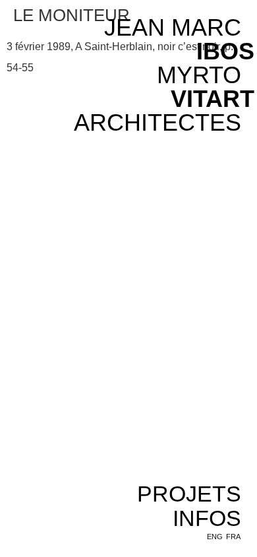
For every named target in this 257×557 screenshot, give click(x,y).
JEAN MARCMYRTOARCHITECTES (157, 75)
